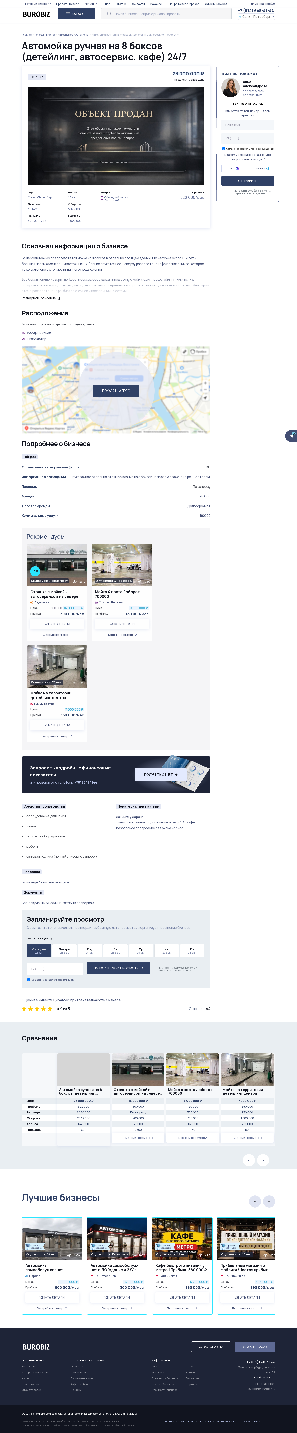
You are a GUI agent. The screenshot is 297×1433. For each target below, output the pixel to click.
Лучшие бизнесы (60, 1197)
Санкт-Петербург (256, 16)
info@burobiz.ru (264, 1377)
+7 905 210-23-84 (247, 104)
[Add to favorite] (82, 549)
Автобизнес (65, 34)
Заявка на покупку (211, 1346)
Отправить (247, 181)
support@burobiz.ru (261, 1389)
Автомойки (82, 34)
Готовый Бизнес (45, 34)
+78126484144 (85, 782)
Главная (27, 34)
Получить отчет (158, 774)
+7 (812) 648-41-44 (256, 10)
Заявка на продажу (255, 1346)
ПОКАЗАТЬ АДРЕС (116, 390)
